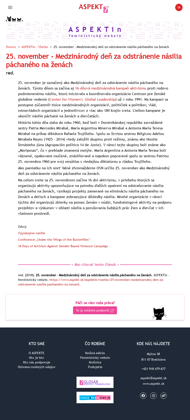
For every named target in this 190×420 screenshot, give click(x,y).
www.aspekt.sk (153, 384)
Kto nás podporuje (36, 362)
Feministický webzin (95, 358)
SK (180, 8)
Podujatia (95, 367)
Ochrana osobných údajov (36, 367)
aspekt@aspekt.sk (153, 378)
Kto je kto (36, 358)
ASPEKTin (35, 47)
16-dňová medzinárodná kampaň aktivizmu (110, 88)
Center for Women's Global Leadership (82, 99)
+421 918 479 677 (153, 369)
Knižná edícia (95, 353)
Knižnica (95, 362)
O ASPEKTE (36, 353)
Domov (11, 47)
